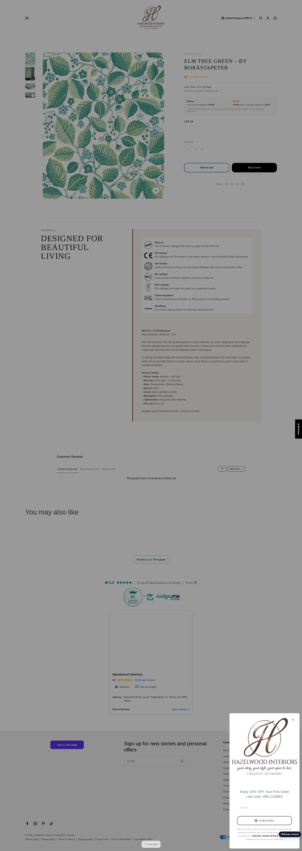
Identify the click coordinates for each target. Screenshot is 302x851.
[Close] (292, 719)
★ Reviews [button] (298, 429)
